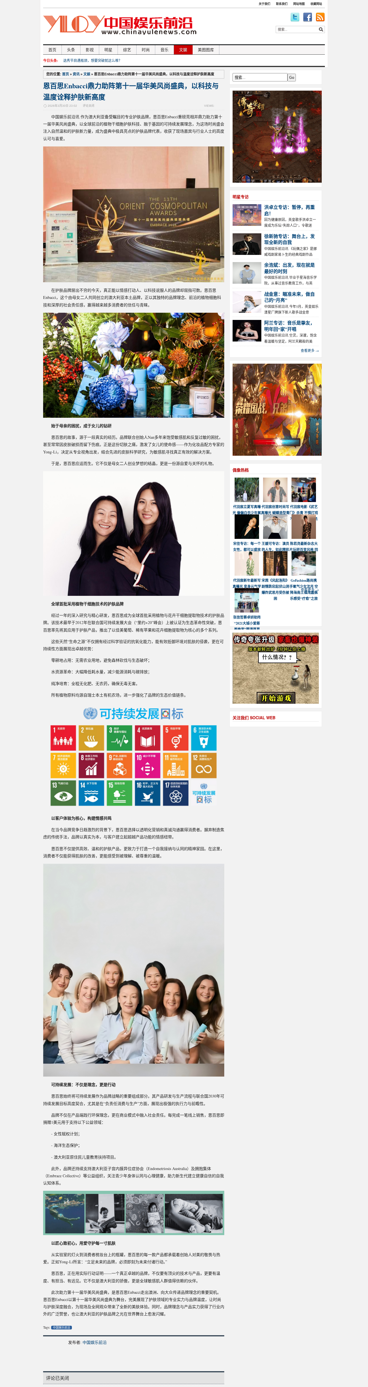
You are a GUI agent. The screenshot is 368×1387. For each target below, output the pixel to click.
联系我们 (282, 4)
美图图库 (206, 49)
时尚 (146, 49)
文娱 (183, 49)
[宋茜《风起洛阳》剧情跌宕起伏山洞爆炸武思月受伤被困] (275, 574)
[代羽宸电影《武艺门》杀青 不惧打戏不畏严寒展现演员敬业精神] (303, 500)
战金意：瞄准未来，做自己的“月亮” (289, 297)
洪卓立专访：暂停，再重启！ (289, 210)
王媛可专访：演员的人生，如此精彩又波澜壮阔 (275, 549)
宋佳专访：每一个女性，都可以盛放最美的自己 (247, 549)
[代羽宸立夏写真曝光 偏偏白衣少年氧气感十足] (246, 500)
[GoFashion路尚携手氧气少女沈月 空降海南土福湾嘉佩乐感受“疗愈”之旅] (303, 574)
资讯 (76, 74)
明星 (108, 49)
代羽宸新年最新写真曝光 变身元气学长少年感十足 (247, 586)
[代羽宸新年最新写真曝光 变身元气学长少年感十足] (246, 574)
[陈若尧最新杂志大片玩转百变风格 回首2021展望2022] (303, 537)
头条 (71, 49)
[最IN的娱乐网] (119, 42)
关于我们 (264, 4)
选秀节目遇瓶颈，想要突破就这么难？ (92, 60)
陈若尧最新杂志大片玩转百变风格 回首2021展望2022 (304, 549)
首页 (52, 49)
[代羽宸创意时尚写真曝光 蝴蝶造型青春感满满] (275, 500)
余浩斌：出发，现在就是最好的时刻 (289, 268)
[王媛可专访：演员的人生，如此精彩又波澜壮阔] (275, 537)
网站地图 (299, 4)
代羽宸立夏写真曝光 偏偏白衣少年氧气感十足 (247, 512)
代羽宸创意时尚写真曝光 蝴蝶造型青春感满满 (275, 512)
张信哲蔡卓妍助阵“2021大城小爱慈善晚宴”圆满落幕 (247, 623)
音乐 (164, 49)
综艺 (127, 49)
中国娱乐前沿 (61, 1327)
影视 (90, 49)
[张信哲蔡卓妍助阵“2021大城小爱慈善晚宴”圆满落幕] (246, 611)
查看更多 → (310, 350)
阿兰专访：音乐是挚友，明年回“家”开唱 (289, 325)
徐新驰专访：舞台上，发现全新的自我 (289, 239)
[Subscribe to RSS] (320, 17)
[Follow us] (295, 17)
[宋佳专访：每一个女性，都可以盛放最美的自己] (246, 537)
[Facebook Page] (307, 17)
